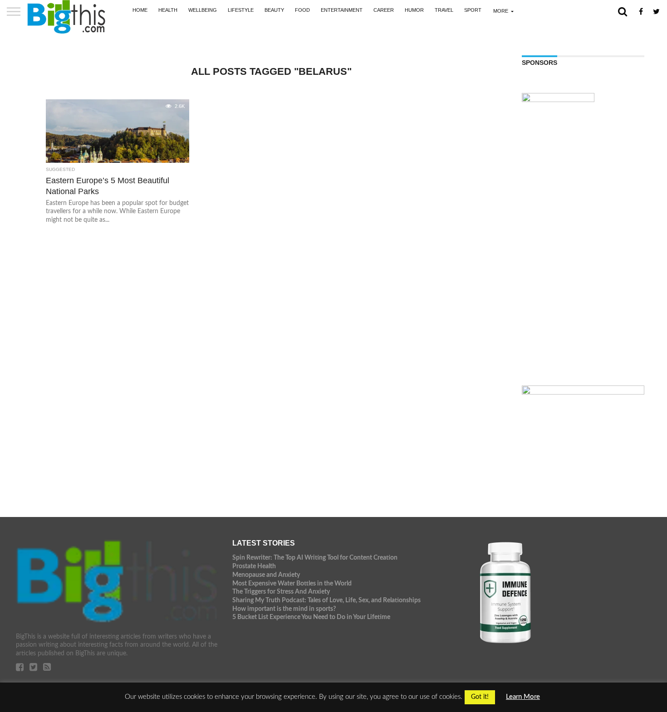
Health (167, 10)
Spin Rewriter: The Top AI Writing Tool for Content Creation (314, 557)
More (500, 11)
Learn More (523, 696)
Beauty (274, 10)
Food (302, 10)
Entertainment (342, 10)
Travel (444, 10)
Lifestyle (241, 10)
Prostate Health (254, 566)
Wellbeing (202, 10)
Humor (414, 10)
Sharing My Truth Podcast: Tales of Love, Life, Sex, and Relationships (326, 600)
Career (383, 10)
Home (139, 10)
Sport (472, 10)
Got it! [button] (480, 697)
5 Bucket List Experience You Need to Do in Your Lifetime (311, 617)
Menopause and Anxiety (266, 574)
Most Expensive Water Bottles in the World (292, 583)
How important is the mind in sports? (284, 608)
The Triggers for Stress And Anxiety (281, 591)
